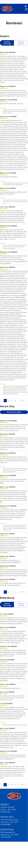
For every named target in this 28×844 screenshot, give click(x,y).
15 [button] (22, 592)
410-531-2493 (5, 812)
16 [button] (22, 400)
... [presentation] (18, 400)
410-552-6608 (6, 837)
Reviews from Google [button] (7, 43)
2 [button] (8, 400)
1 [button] (5, 400)
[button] (25, 7)
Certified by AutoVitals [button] (21, 43)
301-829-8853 (6, 824)
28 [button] (22, 784)
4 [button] (15, 400)
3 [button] (11, 400)
